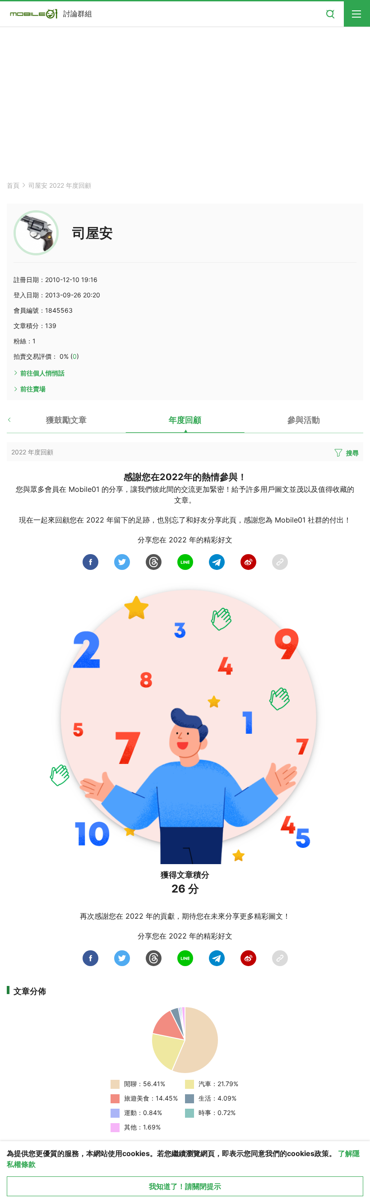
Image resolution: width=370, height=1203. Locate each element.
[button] (17, 423)
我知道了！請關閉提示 (185, 1186)
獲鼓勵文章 (66, 420)
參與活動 (303, 420)
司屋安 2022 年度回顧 (59, 185)
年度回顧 (185, 420)
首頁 (13, 185)
